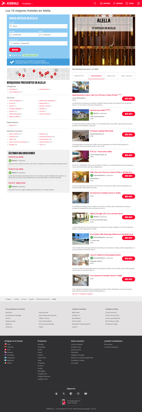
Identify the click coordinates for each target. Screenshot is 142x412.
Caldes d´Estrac (44, 318)
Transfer (11, 106)
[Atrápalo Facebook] (71, 393)
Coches (40, 368)
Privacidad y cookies (77, 360)
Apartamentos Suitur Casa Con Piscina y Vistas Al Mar (94, 95)
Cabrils (11, 139)
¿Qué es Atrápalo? (77, 344)
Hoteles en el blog (111, 324)
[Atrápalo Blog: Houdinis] (56, 393)
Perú (8, 350)
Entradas (41, 344)
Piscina (41, 111)
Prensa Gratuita (44, 114)
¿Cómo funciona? (111, 312)
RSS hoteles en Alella (112, 321)
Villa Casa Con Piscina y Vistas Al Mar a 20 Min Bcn (111, 172)
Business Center (44, 106)
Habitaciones (13, 40)
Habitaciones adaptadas (46, 100)
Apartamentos (43, 89)
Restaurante (43, 103)
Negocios (12, 125)
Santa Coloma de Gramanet (17, 142)
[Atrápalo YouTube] (85, 393)
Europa (24, 299)
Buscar (15, 49)
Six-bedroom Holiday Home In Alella (105, 193)
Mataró (8, 318)
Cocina (11, 103)
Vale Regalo (41, 371)
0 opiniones (21, 186)
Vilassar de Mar (14, 134)
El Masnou (12, 136)
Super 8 (74, 327)
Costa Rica (10, 355)
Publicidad (74, 352)
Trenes (40, 352)
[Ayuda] (129, 3)
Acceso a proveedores (112, 318)
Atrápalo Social (76, 347)
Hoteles (16, 299)
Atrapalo (8, 299)
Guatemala (10, 358)
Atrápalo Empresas (44, 376)
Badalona (42, 134)
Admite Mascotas (14, 114)
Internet (11, 111)
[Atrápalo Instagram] (78, 393)
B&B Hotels (76, 312)
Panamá (10, 352)
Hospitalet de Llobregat (13, 315)
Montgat (11, 144)
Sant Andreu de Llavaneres (47, 315)
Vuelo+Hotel (42, 358)
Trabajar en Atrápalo (77, 355)
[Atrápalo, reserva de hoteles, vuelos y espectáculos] (10, 3)
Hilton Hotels (76, 321)
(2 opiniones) (103, 113)
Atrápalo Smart (43, 379)
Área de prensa (76, 350)
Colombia (10, 347)
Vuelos (40, 350)
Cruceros (41, 366)
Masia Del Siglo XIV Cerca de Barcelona (106, 214)
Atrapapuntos (42, 374)
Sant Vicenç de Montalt (46, 324)
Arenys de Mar (43, 312)
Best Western (76, 318)
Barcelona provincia (42, 299)
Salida (40, 31)
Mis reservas (108, 344)
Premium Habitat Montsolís (101, 131)
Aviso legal (74, 363)
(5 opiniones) (103, 217)
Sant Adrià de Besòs (45, 136)
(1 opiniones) (109, 175)
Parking (41, 108)
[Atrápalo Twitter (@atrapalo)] (63, 393)
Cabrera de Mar (44, 142)
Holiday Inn (76, 315)
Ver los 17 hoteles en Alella (82, 294)
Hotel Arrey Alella (16, 157)
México (9, 363)
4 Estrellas (12, 89)
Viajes (39, 360)
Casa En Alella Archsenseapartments (105, 255)
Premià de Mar (44, 139)
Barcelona (9, 312)
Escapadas (41, 363)
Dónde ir (12, 23)
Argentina (10, 360)
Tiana (41, 144)
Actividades (41, 347)
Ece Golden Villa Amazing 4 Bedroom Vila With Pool (111, 234)
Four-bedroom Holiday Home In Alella (106, 276)
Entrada (12, 31)
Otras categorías (14, 92)
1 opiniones (21, 160)
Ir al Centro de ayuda (111, 347)
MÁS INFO (128, 98)
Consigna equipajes (15, 108)
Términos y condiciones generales (82, 358)
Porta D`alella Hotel (17, 183)
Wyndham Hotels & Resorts (81, 324)
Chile (8, 344)
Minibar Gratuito (14, 116)
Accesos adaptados (15, 100)
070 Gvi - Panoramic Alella (101, 152)
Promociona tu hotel (112, 315)
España (31, 299)
